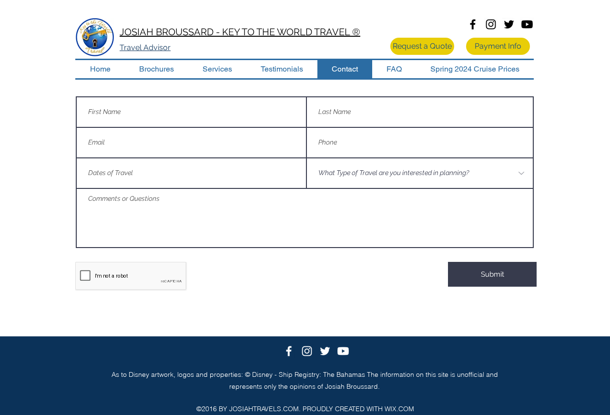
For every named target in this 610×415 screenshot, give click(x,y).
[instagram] (491, 24)
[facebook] (472, 24)
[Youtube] (527, 24)
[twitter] (509, 24)
